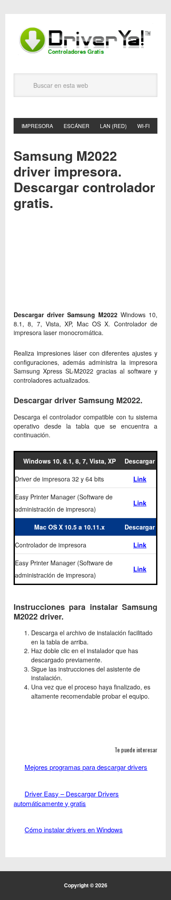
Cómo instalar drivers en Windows (74, 829)
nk (142, 544)
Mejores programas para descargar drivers (86, 767)
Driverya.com (85, 40)
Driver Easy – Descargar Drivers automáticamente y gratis (66, 798)
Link (139, 478)
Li (136, 544)
